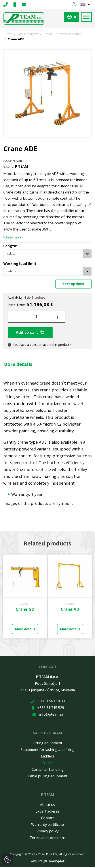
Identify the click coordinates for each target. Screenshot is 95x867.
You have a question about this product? (41, 344)
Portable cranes (70, 34)
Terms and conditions (48, 837)
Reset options (73, 283)
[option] (25, 596)
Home (7, 34)
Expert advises (47, 811)
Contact (47, 817)
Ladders (47, 756)
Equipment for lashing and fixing (47, 749)
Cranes (48, 34)
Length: (10, 246)
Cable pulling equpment (47, 776)
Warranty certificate (47, 824)
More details (17, 364)
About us (47, 804)
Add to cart (27, 332)
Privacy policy (47, 831)
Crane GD (25, 609)
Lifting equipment (47, 742)
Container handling (48, 769)
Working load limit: (20, 263)
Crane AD (70, 609)
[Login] (76, 4)
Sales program (27, 34)
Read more (13, 237)
